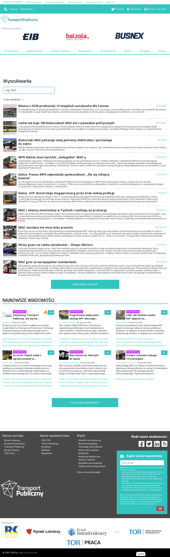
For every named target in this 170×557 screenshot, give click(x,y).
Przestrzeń (11, 51)
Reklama (45, 450)
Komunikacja (34, 51)
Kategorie (26, 9)
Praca (162, 51)
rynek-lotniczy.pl (75, 2)
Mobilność (85, 51)
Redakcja (46, 446)
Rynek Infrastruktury (14, 443)
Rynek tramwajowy (88, 443)
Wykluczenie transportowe (92, 466)
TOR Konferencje (49, 443)
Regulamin (46, 453)
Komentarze (107, 51)
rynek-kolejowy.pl (33, 2)
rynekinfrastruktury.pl (54, 2)
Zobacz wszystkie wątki (88, 472)
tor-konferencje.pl (94, 2)
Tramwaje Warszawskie (91, 446)
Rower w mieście (87, 459)
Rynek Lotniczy (11, 450)
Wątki (127, 51)
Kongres (145, 51)
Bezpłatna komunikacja (90, 462)
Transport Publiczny (14, 446)
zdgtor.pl (110, 2)
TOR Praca (9, 453)
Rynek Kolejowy (12, 440)
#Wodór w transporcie (90, 440)
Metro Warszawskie (89, 450)
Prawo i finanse (60, 51)
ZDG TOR (45, 440)
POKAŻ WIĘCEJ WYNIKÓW (85, 284)
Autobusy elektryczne (89, 456)
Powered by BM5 (32, 553)
